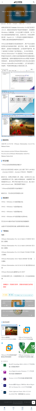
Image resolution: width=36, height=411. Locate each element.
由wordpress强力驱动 (18, 402)
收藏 (5, 295)
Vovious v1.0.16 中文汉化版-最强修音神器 (20, 378)
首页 (9, 23)
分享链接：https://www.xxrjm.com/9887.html (24, 295)
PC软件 (15, 23)
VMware (10, 15)
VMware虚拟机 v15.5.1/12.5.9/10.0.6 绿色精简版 (9, 339)
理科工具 (21, 23)
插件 (22, 409)
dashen (27, 15)
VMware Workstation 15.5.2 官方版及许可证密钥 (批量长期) (27, 356)
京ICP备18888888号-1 (18, 403)
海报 (11, 295)
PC (13, 409)
